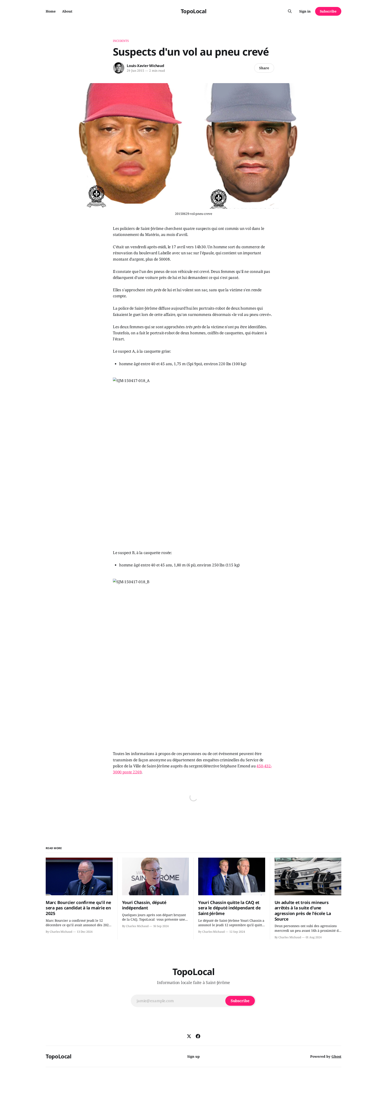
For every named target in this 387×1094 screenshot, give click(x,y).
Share (264, 68)
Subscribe (328, 11)
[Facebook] (198, 1036)
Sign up (193, 1056)
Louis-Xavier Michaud (145, 65)
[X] (189, 1036)
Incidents (121, 41)
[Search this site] (289, 11)
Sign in (305, 11)
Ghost (336, 1056)
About (67, 11)
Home (51, 11)
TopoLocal (193, 11)
